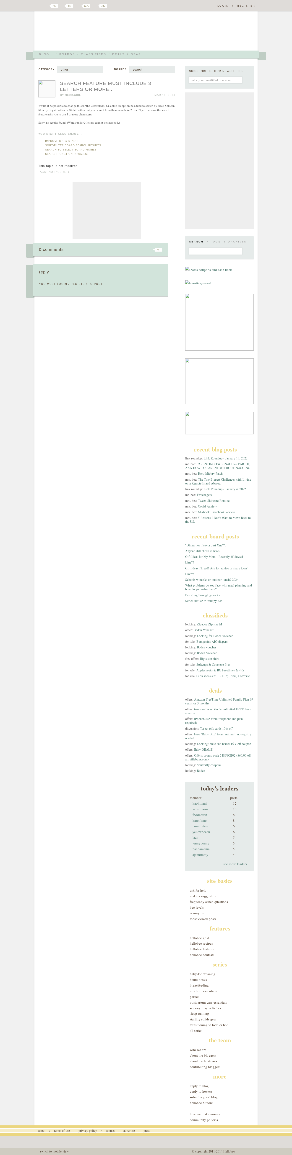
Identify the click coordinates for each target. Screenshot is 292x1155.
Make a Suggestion (203, 896)
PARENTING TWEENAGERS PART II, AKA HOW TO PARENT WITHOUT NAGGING (217, 466)
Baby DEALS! (203, 749)
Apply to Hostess (201, 1091)
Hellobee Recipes (201, 943)
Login (223, 5)
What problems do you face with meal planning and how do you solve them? (218, 587)
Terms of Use (62, 1130)
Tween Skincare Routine (213, 500)
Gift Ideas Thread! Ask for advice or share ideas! (216, 568)
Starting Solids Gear (203, 1019)
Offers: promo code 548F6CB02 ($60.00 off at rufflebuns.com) (218, 757)
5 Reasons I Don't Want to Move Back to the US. (218, 519)
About (41, 1130)
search (138, 69)
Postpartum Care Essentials (208, 1002)
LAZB (195, 837)
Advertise (129, 1130)
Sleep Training (199, 1013)
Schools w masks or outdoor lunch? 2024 (211, 579)
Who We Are (198, 1049)
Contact (110, 1130)
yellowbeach (201, 831)
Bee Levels (197, 907)
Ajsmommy (200, 854)
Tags (216, 241)
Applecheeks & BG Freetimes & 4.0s (220, 670)
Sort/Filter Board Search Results (73, 145)
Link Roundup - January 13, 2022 (226, 458)
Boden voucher (206, 647)
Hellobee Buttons (201, 1102)
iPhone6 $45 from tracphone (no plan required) (214, 720)
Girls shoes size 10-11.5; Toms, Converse (223, 676)
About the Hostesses (203, 1061)
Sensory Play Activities (205, 1008)
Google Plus (39, 6)
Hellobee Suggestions (78, 32)
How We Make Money (205, 1114)
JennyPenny (201, 843)
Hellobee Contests (202, 954)
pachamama (201, 848)
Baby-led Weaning (202, 973)
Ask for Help (198, 890)
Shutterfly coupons (209, 765)
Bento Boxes (198, 979)
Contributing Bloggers (205, 1066)
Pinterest (78, 6)
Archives (237, 241)
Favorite (150, 249)
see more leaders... (236, 864)
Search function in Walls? (67, 154)
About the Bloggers (203, 1055)
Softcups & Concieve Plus (213, 664)
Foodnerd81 (201, 814)
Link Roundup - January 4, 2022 (225, 489)
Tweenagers (204, 494)
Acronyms (197, 913)
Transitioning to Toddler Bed (209, 1024)
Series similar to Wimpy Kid (203, 601)
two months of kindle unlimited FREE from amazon (218, 711)
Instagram (95, 6)
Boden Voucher (204, 630)
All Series (196, 1030)
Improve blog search (62, 141)
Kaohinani (200, 803)
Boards (67, 54)
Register (246, 5)
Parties (194, 996)
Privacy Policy (87, 1130)
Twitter (46, 6)
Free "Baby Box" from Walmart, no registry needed (218, 736)
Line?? (189, 562)
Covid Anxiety (207, 506)
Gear (136, 54)
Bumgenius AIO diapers (211, 641)
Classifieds (93, 54)
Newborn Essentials (203, 991)
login (62, 284)
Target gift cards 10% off (216, 728)
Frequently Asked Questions (209, 901)
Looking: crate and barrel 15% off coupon (224, 744)
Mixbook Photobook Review (216, 512)
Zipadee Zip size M (209, 624)
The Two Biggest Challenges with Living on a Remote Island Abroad (218, 481)
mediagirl (73, 95)
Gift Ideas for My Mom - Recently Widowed (214, 556)
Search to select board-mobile (70, 149)
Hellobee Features (202, 949)
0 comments (51, 249)
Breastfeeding (199, 985)
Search (196, 241)
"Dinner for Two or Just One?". (205, 545)
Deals (118, 54)
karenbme (200, 820)
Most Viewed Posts (203, 918)
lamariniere (201, 826)
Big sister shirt (209, 658)
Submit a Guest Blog (204, 1097)
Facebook (62, 6)
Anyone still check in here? (202, 551)
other (64, 69)
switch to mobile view (54, 1151)
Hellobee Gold (199, 938)
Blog (44, 54)
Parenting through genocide (203, 595)
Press (146, 1130)
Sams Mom (200, 809)
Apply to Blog (199, 1086)
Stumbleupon (121, 249)
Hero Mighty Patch (210, 473)
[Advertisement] (107, 210)
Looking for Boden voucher (215, 636)
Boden (201, 770)
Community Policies (204, 1119)
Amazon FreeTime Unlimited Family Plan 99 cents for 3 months (219, 701)
